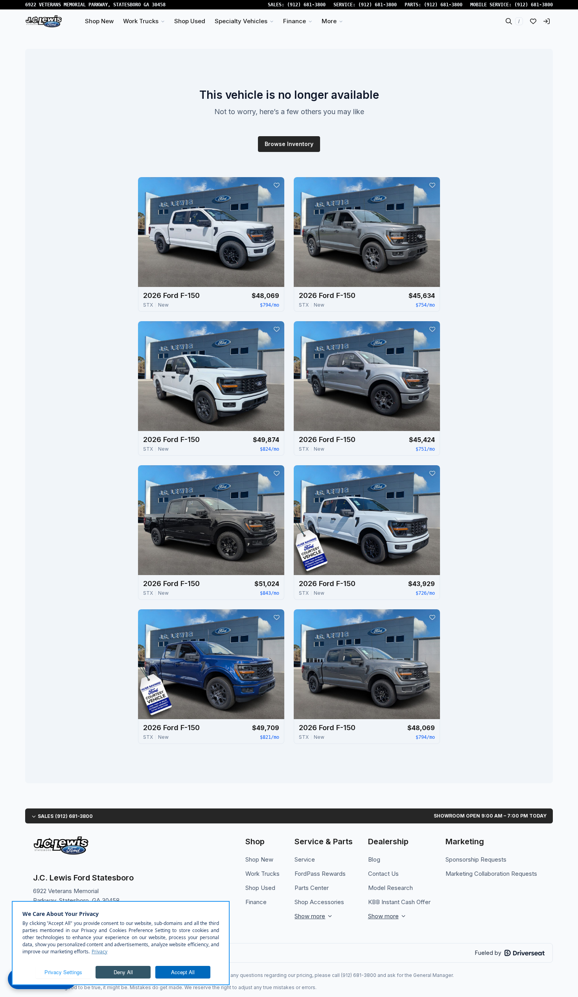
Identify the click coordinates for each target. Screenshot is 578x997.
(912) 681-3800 (306, 4)
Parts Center (312, 888)
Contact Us (383, 873)
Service (305, 859)
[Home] (43, 21)
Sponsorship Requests (475, 859)
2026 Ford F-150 (171, 295)
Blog (374, 859)
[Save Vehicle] (276, 185)
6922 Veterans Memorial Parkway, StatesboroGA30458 (95, 4)
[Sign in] (546, 21)
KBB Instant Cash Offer (399, 902)
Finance (256, 902)
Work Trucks (262, 873)
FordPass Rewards (320, 873)
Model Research (390, 888)
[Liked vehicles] (533, 21)
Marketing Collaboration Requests (491, 873)
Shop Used (260, 888)
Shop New (259, 859)
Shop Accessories (319, 902)
